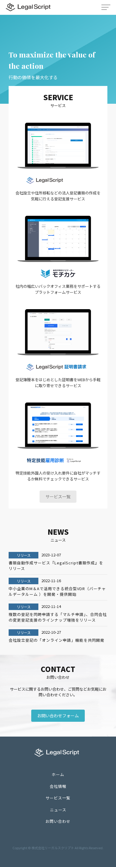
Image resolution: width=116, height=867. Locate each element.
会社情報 (58, 786)
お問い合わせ (58, 821)
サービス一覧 (58, 496)
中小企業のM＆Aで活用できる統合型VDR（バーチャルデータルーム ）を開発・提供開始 (57, 591)
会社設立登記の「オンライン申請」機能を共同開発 (56, 640)
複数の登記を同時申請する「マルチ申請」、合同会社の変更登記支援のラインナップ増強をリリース (58, 617)
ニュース (58, 809)
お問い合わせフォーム (58, 715)
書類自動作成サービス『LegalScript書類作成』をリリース (56, 565)
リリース (24, 555)
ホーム (58, 774)
